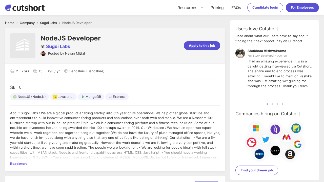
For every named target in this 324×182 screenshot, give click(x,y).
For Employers (302, 7)
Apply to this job (202, 45)
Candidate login (265, 7)
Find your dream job (257, 170)
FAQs (236, 7)
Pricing (217, 7)
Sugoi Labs (58, 46)
